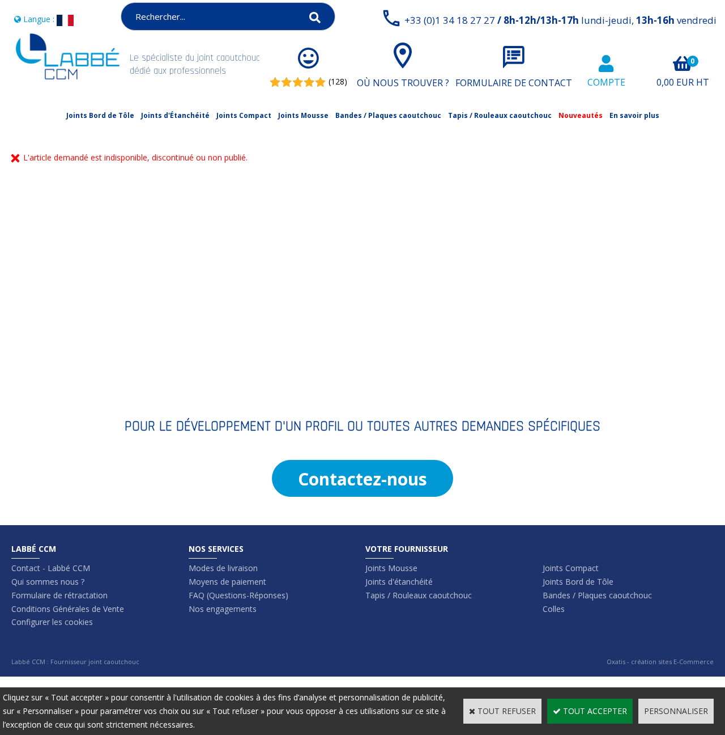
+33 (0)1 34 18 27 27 (560, 20)
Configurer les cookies (52, 621)
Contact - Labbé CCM (50, 568)
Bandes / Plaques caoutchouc (388, 115)
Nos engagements (223, 608)
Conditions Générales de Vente (67, 608)
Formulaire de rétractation (59, 595)
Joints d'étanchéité (399, 581)
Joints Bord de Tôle (100, 115)
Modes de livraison (223, 568)
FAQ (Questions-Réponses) (238, 595)
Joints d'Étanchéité (175, 115)
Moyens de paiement (227, 581)
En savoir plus (634, 115)
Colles (554, 608)
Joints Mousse (303, 115)
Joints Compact (243, 115)
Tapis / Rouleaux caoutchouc (500, 115)
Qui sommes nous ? (47, 581)
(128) (338, 81)
